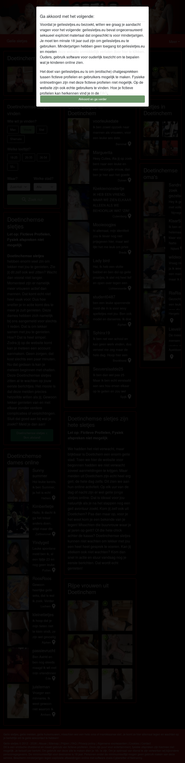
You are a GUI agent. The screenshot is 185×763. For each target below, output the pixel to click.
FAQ (103, 93)
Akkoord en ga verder (92, 99)
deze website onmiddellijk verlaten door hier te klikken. (101, 51)
